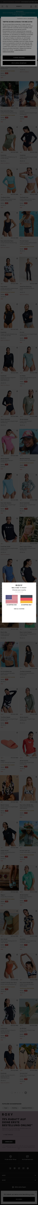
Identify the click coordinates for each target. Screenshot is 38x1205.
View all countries (19, 608)
